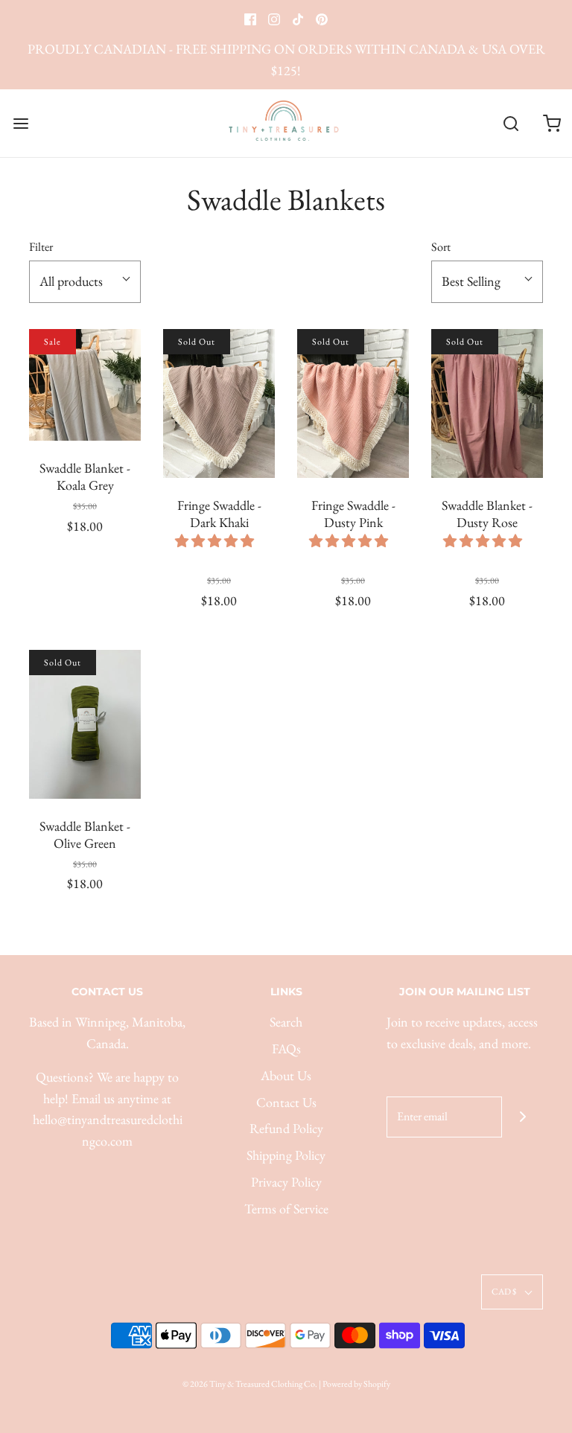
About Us (286, 1075)
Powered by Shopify (356, 1384)
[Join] (522, 1117)
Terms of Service (286, 1208)
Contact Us (286, 1102)
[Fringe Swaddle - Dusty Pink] (353, 403)
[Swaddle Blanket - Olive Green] (85, 724)
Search (286, 1021)
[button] (216, 540)
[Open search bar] (510, 123)
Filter (41, 247)
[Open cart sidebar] (551, 123)
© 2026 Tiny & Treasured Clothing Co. (249, 1384)
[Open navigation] (20, 123)
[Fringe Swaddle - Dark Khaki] (219, 403)
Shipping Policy (286, 1155)
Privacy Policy (286, 1181)
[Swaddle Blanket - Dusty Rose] (487, 403)
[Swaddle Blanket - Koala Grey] (85, 385)
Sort (441, 247)
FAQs (286, 1048)
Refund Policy (286, 1128)
